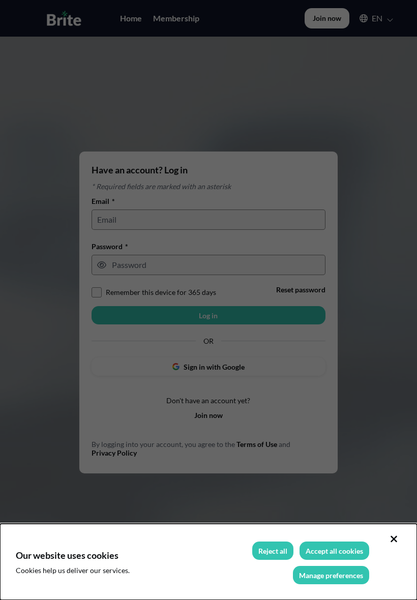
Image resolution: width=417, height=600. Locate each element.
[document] (208, 562)
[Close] (393, 539)
